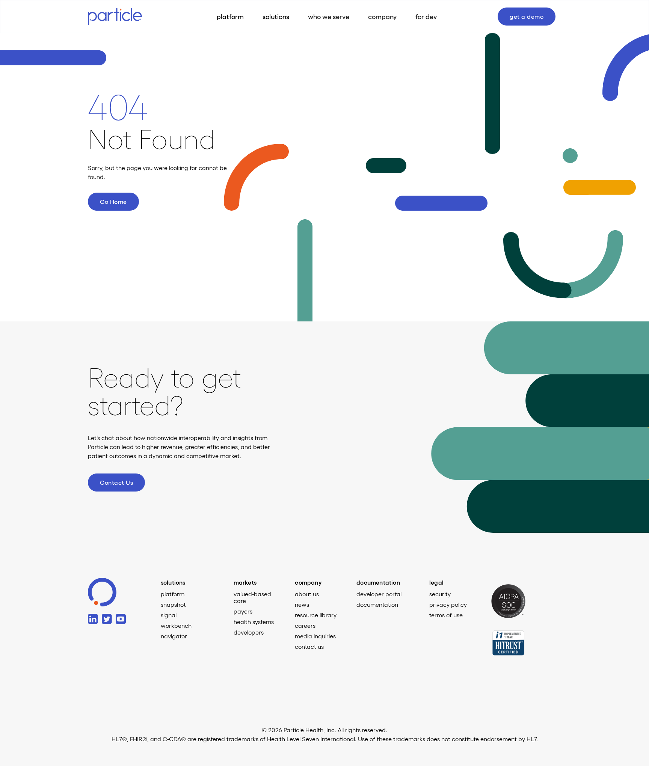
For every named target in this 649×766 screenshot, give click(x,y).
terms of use (446, 615)
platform (172, 594)
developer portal (378, 594)
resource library (316, 615)
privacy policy (448, 604)
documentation (377, 604)
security (440, 594)
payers (243, 611)
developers (249, 632)
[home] (121, 16)
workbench (176, 625)
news (302, 604)
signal (169, 615)
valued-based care (252, 597)
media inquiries (315, 636)
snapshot (173, 604)
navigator (174, 636)
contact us (309, 646)
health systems (254, 621)
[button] (276, 16)
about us (307, 594)
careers (305, 625)
